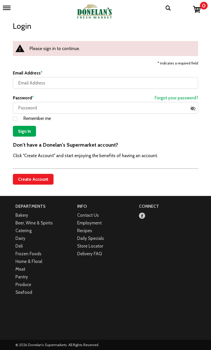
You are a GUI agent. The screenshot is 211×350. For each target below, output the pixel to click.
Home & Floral (28, 261)
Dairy (20, 238)
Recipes (84, 230)
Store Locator (90, 246)
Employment (89, 222)
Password (22, 97)
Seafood (23, 292)
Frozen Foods (28, 253)
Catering (23, 230)
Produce (23, 284)
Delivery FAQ (89, 253)
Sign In (24, 131)
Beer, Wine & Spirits (34, 222)
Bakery (21, 215)
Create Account (33, 179)
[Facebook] (142, 216)
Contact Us (88, 215)
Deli (19, 246)
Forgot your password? (176, 97)
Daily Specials (90, 238)
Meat (20, 269)
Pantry (21, 276)
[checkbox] (194, 110)
